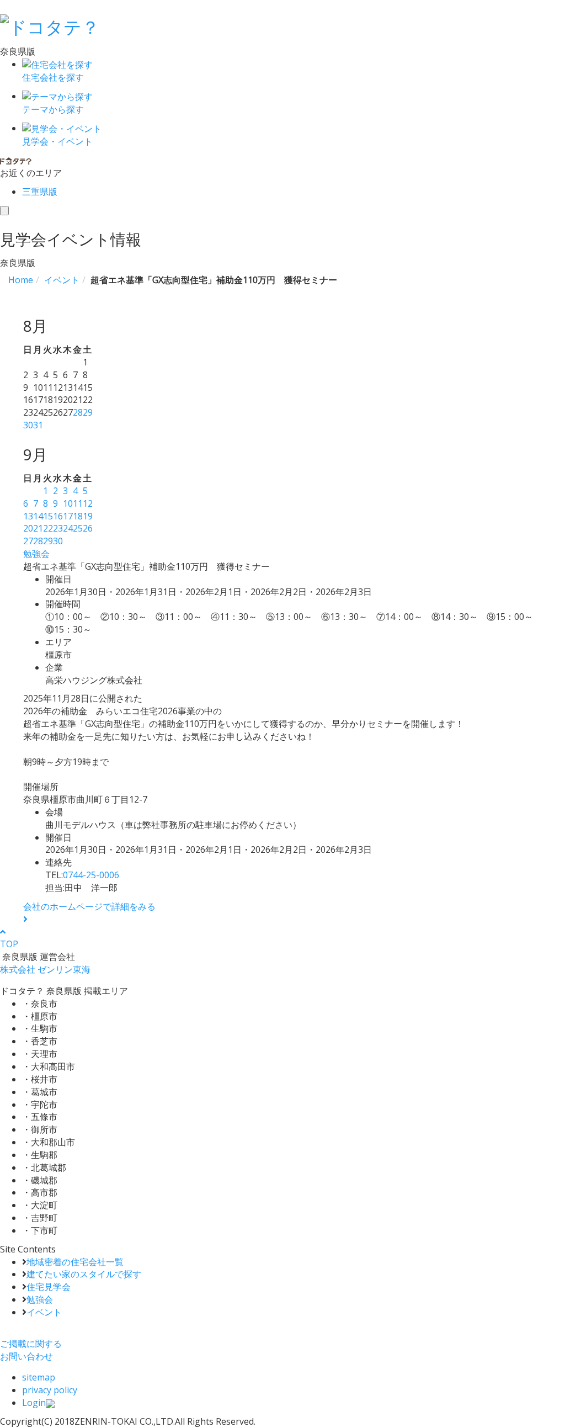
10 (68, 503)
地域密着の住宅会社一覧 (75, 1262)
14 (38, 516)
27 (28, 541)
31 (38, 425)
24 (68, 528)
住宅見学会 (48, 1287)
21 (38, 528)
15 (48, 516)
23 (58, 528)
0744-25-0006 (91, 875)
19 (88, 516)
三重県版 (39, 191)
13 (28, 516)
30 (28, 425)
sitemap (38, 1377)
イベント (44, 1312)
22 (48, 528)
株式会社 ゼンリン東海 (45, 969)
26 (88, 528)
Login (34, 1403)
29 (88, 412)
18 (78, 516)
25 (78, 528)
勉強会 (36, 554)
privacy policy (49, 1390)
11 (78, 503)
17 (68, 516)
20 (28, 528)
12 (88, 503)
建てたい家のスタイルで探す (83, 1274)
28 (78, 412)
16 (58, 516)
